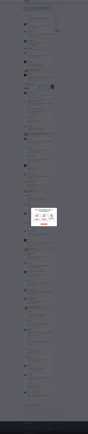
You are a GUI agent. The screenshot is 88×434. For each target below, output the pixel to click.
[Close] (56, 208)
